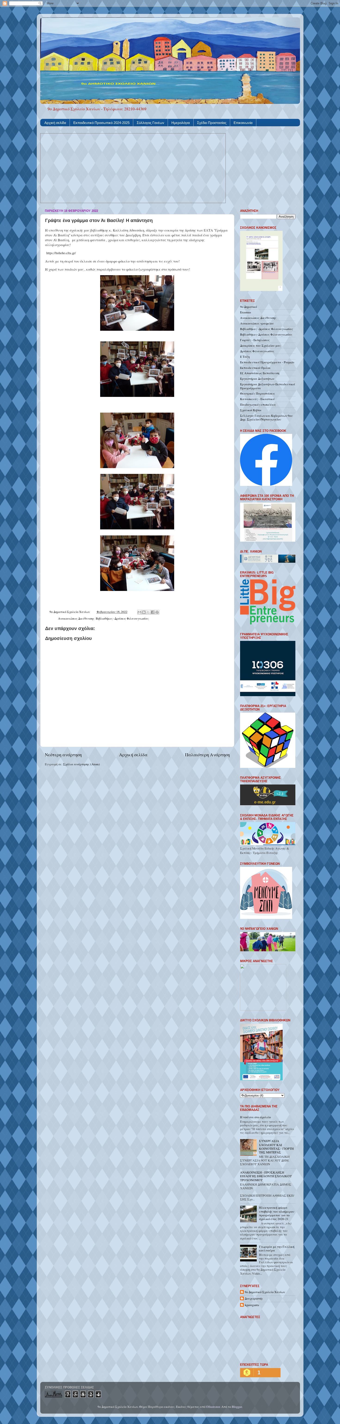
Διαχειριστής (254, 1298)
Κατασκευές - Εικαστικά (257, 399)
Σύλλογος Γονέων (150, 123)
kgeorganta (252, 1305)
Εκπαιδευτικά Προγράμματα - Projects (267, 362)
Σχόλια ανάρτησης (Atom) (81, 764)
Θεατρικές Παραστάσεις (257, 393)
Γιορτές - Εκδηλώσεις (255, 340)
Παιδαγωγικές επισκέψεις (258, 404)
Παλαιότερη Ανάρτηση (207, 754)
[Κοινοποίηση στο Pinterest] (157, 612)
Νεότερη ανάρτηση (63, 754)
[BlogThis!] (144, 612)
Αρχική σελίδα (55, 123)
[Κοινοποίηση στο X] (148, 612)
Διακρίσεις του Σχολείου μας (260, 345)
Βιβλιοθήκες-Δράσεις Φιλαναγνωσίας (266, 334)
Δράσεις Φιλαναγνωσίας (257, 351)
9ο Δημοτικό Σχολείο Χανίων (265, 1292)
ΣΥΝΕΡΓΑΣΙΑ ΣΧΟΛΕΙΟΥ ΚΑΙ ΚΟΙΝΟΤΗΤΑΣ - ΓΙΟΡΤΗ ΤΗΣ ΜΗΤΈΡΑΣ (276, 1146)
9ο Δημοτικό (248, 307)
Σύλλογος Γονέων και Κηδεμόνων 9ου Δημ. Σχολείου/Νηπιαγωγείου (266, 417)
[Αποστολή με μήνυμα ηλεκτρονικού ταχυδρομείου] (139, 612)
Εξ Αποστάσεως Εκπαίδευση (259, 373)
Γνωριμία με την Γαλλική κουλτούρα (276, 1248)
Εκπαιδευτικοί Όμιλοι (255, 368)
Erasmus (245, 312)
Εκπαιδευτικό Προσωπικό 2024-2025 (101, 123)
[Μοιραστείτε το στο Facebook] (152, 612)
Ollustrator (213, 1407)
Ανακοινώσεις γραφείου (257, 323)
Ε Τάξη (245, 357)
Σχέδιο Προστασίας (211, 123)
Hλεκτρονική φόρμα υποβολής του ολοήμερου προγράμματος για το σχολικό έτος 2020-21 (276, 1213)
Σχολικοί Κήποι (250, 410)
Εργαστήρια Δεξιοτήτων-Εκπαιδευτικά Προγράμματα (267, 386)
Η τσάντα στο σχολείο (255, 1117)
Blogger (237, 1407)
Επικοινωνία (243, 123)
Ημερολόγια (180, 123)
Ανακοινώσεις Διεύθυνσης (76, 618)
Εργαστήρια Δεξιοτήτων (257, 379)
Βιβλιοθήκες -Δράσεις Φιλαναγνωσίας (122, 618)
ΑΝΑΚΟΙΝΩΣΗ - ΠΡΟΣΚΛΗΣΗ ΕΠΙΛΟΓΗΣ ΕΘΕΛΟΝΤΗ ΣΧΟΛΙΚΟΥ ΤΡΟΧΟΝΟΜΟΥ (266, 1176)
